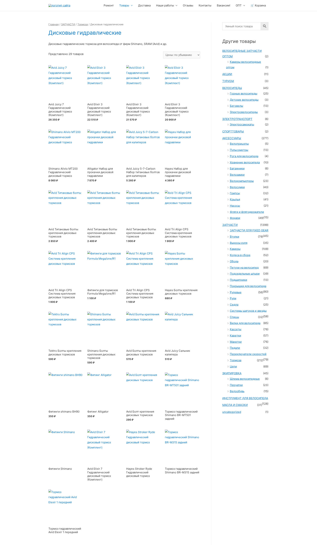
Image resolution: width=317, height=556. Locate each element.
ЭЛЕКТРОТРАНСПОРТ (237, 119)
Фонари (235, 218)
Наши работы (165, 5)
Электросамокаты (242, 124)
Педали (235, 348)
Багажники (237, 168)
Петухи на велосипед (244, 267)
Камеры (235, 249)
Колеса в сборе (240, 255)
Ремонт (109, 5)
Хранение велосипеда (245, 162)
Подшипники (238, 280)
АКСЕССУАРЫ (231, 138)
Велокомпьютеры (242, 181)
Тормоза (82, 24)
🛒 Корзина (258, 5)
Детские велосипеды (244, 99)
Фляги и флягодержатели (247, 212)
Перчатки (236, 385)
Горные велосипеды (243, 93)
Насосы (235, 205)
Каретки (235, 335)
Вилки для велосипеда (245, 323)
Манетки (236, 341)
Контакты (205, 5)
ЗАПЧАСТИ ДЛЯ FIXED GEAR (249, 230)
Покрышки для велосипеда (248, 286)
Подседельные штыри (245, 273)
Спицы (234, 317)
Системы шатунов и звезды (248, 311)
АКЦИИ (227, 74)
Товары (124, 5)
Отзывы (188, 5)
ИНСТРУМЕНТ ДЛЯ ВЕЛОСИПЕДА (245, 398)
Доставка (144, 5)
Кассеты (235, 329)
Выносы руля (238, 243)
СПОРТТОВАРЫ (233, 131)
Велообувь (237, 391)
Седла (234, 304)
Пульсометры (239, 150)
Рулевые (235, 292)
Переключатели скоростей (248, 354)
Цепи (233, 366)
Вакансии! (223, 5)
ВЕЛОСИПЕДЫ (232, 88)
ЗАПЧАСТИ (68, 24)
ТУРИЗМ (228, 81)
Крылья (235, 199)
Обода (234, 261)
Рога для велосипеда (244, 156)
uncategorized (231, 412)
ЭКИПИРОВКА (231, 373)
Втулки (234, 236)
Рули (233, 298)
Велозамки (237, 174)
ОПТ (239, 5)
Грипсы (235, 193)
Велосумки (237, 187)
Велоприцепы (239, 143)
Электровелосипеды (244, 112)
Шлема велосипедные (245, 378)
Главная (53, 24)
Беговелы (236, 106)
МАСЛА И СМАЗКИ (235, 405)
